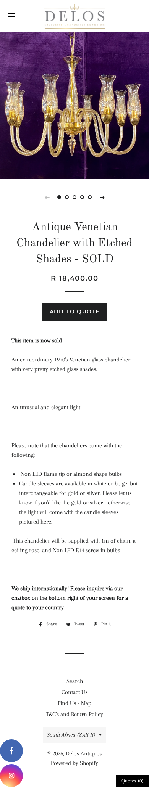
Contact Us (74, 692)
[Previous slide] (47, 197)
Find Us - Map (74, 703)
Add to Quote (75, 311)
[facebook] (11, 750)
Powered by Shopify (74, 763)
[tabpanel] (74, 105)
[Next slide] (102, 197)
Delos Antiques (84, 753)
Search (74, 681)
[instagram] (11, 775)
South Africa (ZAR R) (71, 734)
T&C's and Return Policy (74, 714)
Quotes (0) (132, 781)
